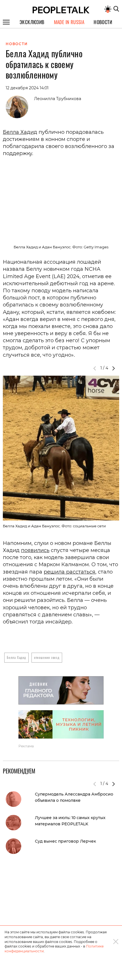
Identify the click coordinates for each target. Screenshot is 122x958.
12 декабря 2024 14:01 (27, 87)
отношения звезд (47, 657)
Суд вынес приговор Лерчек (65, 841)
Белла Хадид (20, 132)
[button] (113, 368)
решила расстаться (69, 572)
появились (35, 550)
